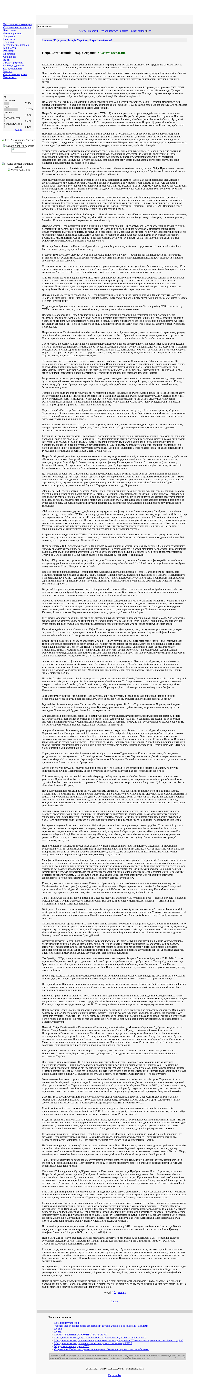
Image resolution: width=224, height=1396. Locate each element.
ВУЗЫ (6, 59)
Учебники (9, 42)
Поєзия (58, 1328)
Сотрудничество (12, 68)
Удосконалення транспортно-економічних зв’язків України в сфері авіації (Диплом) (101, 1325)
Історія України (77, 40)
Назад (114, 1301)
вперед (122, 1292)
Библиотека (9, 47)
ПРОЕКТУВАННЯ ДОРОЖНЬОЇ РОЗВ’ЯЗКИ (80, 1334)
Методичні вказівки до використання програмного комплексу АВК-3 (93, 1343)
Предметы (9, 53)
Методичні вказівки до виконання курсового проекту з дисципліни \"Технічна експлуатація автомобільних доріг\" (118, 1340)
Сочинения (9, 56)
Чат (149, 30)
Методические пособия (16, 45)
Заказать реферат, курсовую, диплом (13, 64)
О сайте (82, 30)
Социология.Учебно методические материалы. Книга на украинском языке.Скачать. (101, 1349)
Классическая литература (17, 24)
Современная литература (17, 27)
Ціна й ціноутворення (66, 1322)
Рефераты (8, 50)
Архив (18, 129)
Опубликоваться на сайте (114, 30)
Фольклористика (12, 33)
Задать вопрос (138, 30)
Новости (93, 30)
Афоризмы (9, 36)
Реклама (7, 71)
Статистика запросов (15, 74)
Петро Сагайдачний (100, 40)
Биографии (9, 30)
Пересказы (9, 39)
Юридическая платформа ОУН (71, 1346)
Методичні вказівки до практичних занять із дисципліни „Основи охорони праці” (100, 1337)
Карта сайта (10, 77)
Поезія (57, 1331)
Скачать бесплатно (112, 52)
